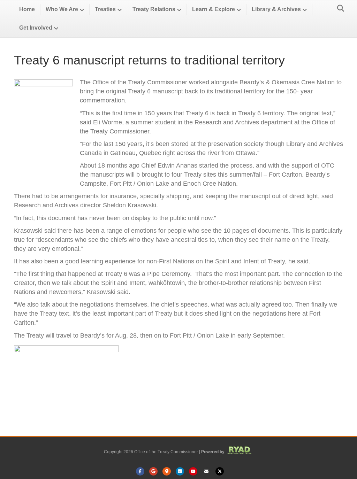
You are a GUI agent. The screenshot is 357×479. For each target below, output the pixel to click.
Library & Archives (276, 9)
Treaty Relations (153, 9)
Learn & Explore (213, 9)
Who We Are (62, 9)
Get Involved (35, 28)
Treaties (105, 9)
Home (27, 9)
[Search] (338, 8)
